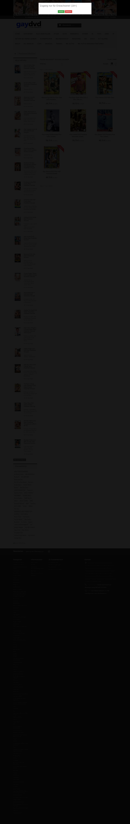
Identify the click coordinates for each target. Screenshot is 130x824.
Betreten (61, 11)
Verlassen (68, 11)
